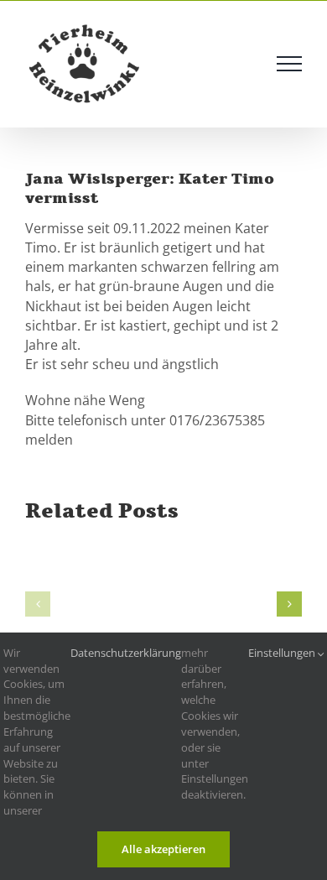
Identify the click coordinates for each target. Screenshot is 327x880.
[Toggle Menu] (289, 63)
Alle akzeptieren (163, 849)
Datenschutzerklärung (125, 652)
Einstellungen (283, 652)
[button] (37, 604)
